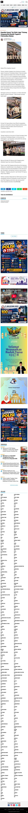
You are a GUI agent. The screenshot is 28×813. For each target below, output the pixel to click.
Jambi (15, 574)
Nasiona (16, 652)
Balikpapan (16, 508)
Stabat (2, 744)
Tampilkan (24, 198)
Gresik (15, 557)
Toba (2, 792)
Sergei (15, 729)
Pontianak (16, 712)
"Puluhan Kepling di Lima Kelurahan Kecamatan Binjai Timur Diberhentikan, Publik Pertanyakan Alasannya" (11, 473)
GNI (1, 557)
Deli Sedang (16, 546)
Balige (2, 508)
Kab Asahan (3, 583)
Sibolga (15, 738)
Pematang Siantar (18, 698)
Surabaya (3, 761)
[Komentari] (25, 189)
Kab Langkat (3, 586)
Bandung (16, 511)
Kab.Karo (16, 592)
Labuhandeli (17, 623)
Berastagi (16, 526)
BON (1, 537)
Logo (2, 632)
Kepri (2, 600)
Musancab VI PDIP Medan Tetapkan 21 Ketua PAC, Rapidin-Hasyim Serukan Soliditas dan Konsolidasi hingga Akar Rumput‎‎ (10, 450)
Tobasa (15, 792)
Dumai (15, 554)
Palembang (3, 683)
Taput (15, 781)
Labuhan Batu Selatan (6, 617)
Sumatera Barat (4, 752)
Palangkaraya (4, 680)
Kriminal (19, 5)
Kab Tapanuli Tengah (18, 589)
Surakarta (16, 761)
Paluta (15, 683)
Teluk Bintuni (17, 787)
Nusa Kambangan (4, 663)
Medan (23, 5)
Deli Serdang (3, 549)
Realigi (2, 715)
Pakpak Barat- (17, 678)
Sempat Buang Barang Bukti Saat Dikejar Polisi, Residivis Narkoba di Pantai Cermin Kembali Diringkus (11, 465)
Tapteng (2, 781)
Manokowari (3, 646)
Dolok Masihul (4, 554)
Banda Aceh (3, 511)
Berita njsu (16, 528)
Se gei (15, 721)
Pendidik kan (17, 701)
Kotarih (2, 606)
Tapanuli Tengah (4, 775)
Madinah (16, 635)
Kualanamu (3, 609)
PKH (1, 706)
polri (15, 709)
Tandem (2, 764)
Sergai (2, 729)
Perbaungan (17, 703)
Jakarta (15, 5)
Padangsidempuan (18, 675)
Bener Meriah (17, 523)
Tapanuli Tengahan (18, 775)
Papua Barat (3, 692)
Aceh (2, 494)
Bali (15, 506)
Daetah (2, 543)
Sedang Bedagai (4, 723)
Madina (2, 635)
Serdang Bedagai (17, 726)
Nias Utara (3, 660)
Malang (2, 640)
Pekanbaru (3, 698)
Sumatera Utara (4, 755)
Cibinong (16, 537)
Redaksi (13, 809)
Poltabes (3, 712)
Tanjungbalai (17, 766)
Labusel (16, 626)
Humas (11, 5)
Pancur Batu (17, 686)
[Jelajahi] (26, 2)
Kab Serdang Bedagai (5, 589)
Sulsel (2, 749)
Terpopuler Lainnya (14, 485)
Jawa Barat (3, 577)
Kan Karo (3, 597)
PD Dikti (2, 695)
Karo (15, 597)
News (15, 655)
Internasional (4, 571)
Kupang (2, 612)
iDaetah (2, 569)
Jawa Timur (16, 577)
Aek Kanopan (3, 500)
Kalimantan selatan (5, 594)
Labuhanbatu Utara (5, 623)
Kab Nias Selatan (18, 586)
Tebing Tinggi (17, 784)
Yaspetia (16, 795)
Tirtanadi (16, 789)
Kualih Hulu (16, 609)
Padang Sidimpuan (18, 669)
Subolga (16, 744)
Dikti (15, 551)
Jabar (15, 571)
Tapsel (15, 778)
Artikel (2, 503)
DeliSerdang (3, 551)
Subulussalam (4, 746)
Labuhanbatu (4, 620)
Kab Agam (16, 580)
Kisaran (16, 600)
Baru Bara (16, 514)
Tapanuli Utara (4, 778)
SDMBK (2, 721)
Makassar (16, 637)
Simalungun (3, 741)
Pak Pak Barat (4, 678)
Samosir (16, 718)
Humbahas (3, 566)
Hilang (15, 560)
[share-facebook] (8, 189)
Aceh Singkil (17, 494)
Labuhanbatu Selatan (19, 620)
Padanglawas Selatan (19, 672)
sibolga (2, 738)
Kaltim (15, 594)
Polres (15, 706)
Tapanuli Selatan (18, 772)
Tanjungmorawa (4, 769)
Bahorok (3, 506)
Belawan (3, 523)
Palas (15, 680)
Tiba (2, 789)
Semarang (3, 726)
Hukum (7, 5)
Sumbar (2, 758)
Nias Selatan (17, 657)
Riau (15, 715)
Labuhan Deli (17, 617)
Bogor (15, 534)
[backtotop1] (27, 812)
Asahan (15, 503)
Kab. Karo (3, 592)
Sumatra (16, 755)
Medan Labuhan (17, 649)
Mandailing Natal (18, 643)
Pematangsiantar (5, 701)
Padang (2, 666)
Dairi (15, 543)
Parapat (16, 692)
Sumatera (16, 749)
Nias (2, 657)
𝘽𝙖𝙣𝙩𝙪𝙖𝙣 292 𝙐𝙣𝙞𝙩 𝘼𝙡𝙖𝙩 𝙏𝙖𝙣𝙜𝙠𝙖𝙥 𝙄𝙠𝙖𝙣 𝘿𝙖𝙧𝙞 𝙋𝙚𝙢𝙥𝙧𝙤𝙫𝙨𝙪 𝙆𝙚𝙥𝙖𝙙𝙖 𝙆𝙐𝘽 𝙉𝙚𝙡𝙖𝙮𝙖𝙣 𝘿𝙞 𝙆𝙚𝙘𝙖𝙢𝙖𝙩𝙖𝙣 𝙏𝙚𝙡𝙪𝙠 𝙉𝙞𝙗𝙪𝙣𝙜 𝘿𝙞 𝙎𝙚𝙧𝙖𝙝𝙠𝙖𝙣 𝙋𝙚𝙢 (11, 459)
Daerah (4, 5)
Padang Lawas (17, 666)
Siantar (2, 735)
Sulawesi (16, 746)
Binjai (15, 531)
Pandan (15, 689)
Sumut (15, 758)
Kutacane (16, 612)
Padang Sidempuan (5, 669)
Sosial (15, 741)
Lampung (3, 629)
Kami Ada (22, 809)
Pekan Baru (16, 695)
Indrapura (16, 569)
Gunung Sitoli (4, 560)
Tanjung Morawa (4, 766)
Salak (2, 718)
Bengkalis (3, 526)
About (5, 809)
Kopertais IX (17, 603)
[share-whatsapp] (19, 189)
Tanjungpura (17, 769)
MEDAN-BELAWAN (4, 652)
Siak (15, 732)
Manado (2, 643)
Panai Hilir (3, 686)
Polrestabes (3, 709)
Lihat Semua (14, 236)
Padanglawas (4, 672)
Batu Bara (3, 520)
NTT (15, 660)
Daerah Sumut (17, 540)
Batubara (16, 520)
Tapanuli (3, 772)
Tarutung (3, 784)
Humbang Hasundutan (19, 566)
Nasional (3, 655)
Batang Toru (3, 517)
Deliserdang (17, 549)
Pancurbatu (3, 689)
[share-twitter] (14, 189)
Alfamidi (16, 500)
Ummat (2, 795)
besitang (3, 531)
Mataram (16, 646)
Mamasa (16, 640)
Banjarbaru (3, 514)
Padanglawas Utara (5, 675)
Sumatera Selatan (18, 752)
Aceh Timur (16, 497)
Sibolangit (16, 735)
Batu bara (16, 517)
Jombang (3, 580)
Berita (2, 528)
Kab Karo (16, 583)
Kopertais (3, 603)
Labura (2, 626)
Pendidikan (3, 703)
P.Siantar (16, 663)
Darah (2, 546)
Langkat (16, 629)
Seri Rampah (3, 732)
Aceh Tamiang (4, 497)
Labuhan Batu (17, 614)
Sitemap (17, 809)
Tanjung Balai (17, 764)
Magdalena (3, 637)
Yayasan (2, 798)
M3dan (15, 632)
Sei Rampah (16, 723)
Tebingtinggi (3, 787)
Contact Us (10, 809)
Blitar (2, 534)
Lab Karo (3, 614)
